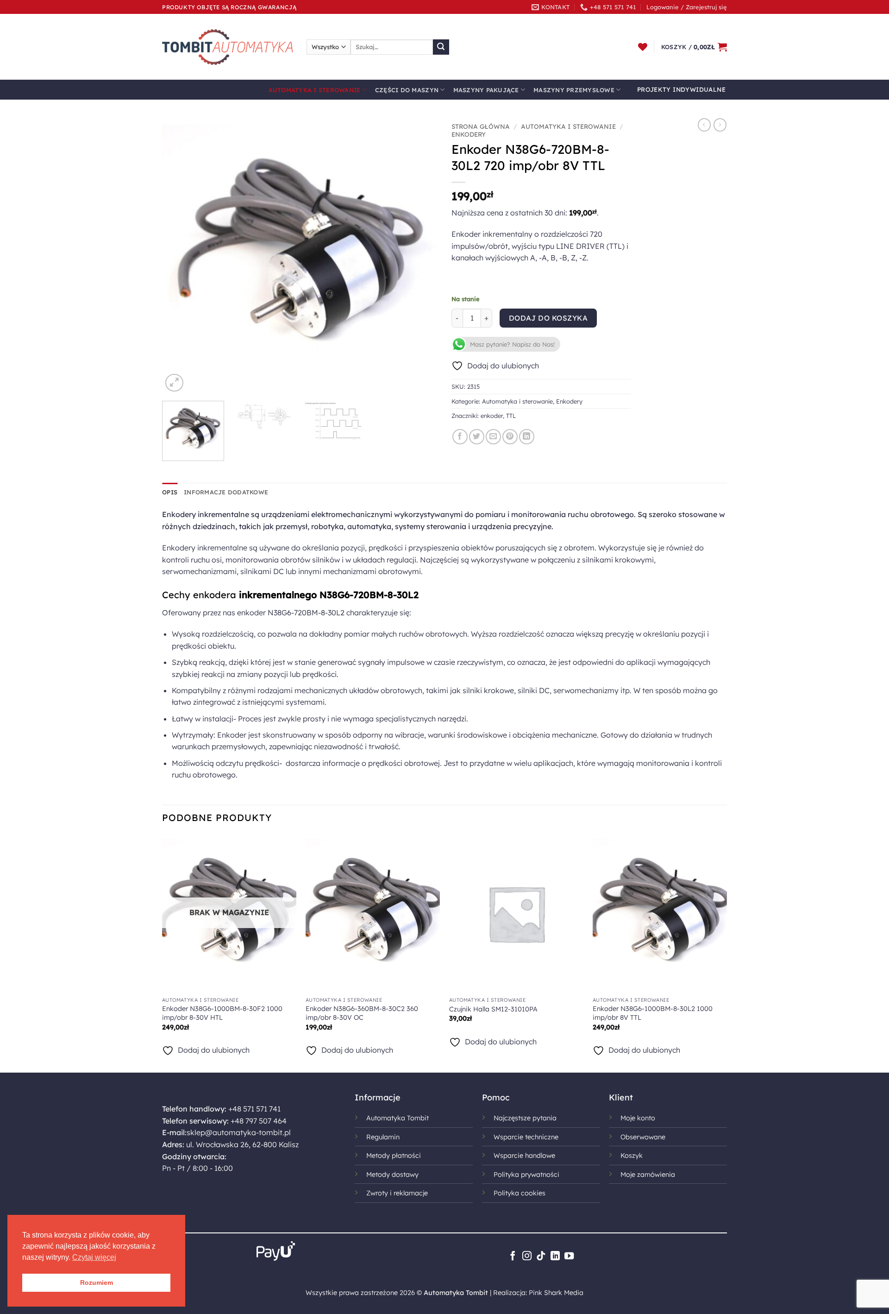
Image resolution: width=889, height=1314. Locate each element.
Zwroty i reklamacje (397, 1193)
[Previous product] (720, 124)
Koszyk (631, 1155)
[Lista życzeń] (642, 47)
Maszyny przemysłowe (573, 90)
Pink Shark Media (556, 1293)
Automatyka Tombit (397, 1118)
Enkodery (468, 134)
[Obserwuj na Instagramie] (527, 1256)
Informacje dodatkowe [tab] (226, 492)
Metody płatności (393, 1155)
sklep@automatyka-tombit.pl (239, 1132)
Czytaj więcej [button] (94, 1257)
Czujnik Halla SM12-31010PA (493, 1009)
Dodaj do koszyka (548, 317)
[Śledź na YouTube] (569, 1256)
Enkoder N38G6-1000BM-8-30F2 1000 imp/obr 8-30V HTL (222, 1013)
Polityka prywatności (526, 1174)
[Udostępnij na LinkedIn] (526, 436)
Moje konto (637, 1118)
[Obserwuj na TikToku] (540, 1256)
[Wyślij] (441, 47)
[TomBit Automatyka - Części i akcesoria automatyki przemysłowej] (227, 46)
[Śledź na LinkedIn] (555, 1256)
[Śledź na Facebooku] (512, 1256)
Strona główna (480, 126)
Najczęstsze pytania (525, 1118)
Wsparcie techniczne (526, 1137)
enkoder (492, 415)
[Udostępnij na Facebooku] (460, 436)
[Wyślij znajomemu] (493, 436)
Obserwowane (642, 1137)
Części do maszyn (406, 90)
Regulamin (383, 1137)
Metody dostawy (392, 1174)
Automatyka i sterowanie (315, 90)
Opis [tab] (169, 492)
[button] (686, 7)
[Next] (420, 256)
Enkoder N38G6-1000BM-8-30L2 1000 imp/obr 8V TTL (653, 1013)
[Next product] (704, 124)
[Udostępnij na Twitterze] (476, 436)
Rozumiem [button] (96, 1282)
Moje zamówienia (647, 1174)
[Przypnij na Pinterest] (510, 436)
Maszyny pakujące (486, 90)
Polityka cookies (519, 1193)
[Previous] (179, 256)
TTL (511, 415)
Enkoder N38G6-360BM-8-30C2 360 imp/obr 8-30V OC (362, 1013)
